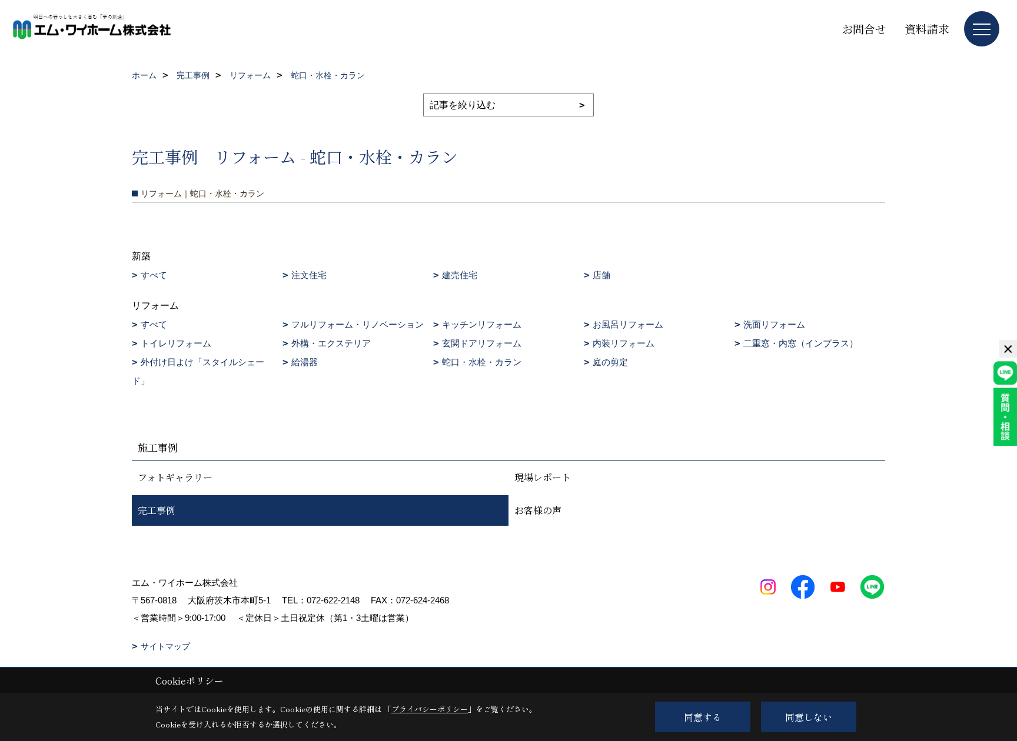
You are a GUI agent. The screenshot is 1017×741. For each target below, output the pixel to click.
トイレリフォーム (176, 343)
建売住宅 (459, 275)
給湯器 (304, 362)
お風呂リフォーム (628, 324)
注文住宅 (309, 275)
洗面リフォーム (774, 324)
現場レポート (542, 477)
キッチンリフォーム (481, 324)
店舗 (601, 275)
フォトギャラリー (175, 477)
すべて (154, 275)
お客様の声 (537, 510)
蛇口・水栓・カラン (481, 362)
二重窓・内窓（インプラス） (800, 343)
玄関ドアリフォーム (481, 343)
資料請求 (927, 28)
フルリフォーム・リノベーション (357, 324)
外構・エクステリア (331, 343)
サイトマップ (165, 646)
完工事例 (156, 510)
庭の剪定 (610, 362)
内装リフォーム (623, 343)
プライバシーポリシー (429, 709)
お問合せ (864, 28)
